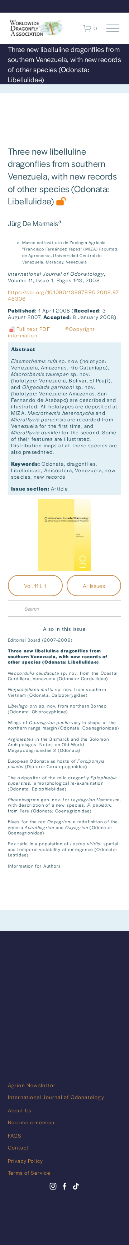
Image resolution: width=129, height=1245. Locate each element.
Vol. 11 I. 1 (35, 585)
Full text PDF (29, 328)
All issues (94, 585)
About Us (20, 1110)
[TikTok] (76, 1186)
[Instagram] (53, 1186)
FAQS (15, 1135)
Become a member (32, 1122)
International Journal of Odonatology (56, 1097)
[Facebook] (64, 1186)
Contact (18, 1147)
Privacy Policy (25, 1160)
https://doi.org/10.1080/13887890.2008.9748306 (63, 295)
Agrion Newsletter (32, 1085)
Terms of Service (29, 1172)
